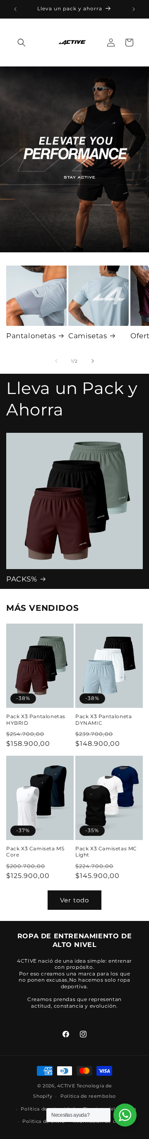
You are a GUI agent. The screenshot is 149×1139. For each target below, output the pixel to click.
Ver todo (74, 900)
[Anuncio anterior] (15, 9)
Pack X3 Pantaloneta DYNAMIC (103, 719)
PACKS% (21, 579)
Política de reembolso (88, 1096)
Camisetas (87, 336)
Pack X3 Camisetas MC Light (106, 851)
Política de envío (43, 1121)
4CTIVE (66, 1086)
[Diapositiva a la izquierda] (56, 361)
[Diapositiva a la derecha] (93, 361)
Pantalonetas (30, 336)
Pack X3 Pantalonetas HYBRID (35, 719)
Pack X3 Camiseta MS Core (35, 851)
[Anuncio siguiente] (134, 9)
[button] (21, 42)
